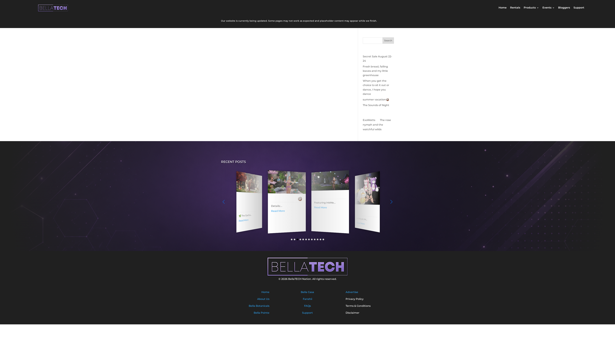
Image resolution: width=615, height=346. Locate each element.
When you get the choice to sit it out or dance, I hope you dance (248, 202)
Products (530, 8)
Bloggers (564, 8)
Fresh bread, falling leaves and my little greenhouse (375, 71)
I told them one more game (363, 210)
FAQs (307, 305)
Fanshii (307, 299)
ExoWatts (369, 120)
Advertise (352, 292)
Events (546, 8)
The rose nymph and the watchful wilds (377, 125)
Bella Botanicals (259, 305)
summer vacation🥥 (376, 99)
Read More (243, 220)
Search (388, 40)
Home (503, 8)
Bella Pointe (261, 312)
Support (579, 8)
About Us (263, 299)
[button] (391, 202)
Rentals (515, 8)
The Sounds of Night (376, 105)
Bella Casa (307, 292)
